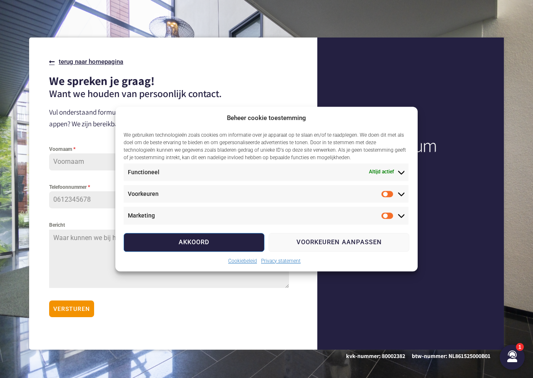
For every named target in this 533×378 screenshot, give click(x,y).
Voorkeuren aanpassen (339, 242)
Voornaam (62, 149)
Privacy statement (281, 261)
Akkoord (194, 242)
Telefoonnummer (69, 187)
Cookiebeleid (242, 261)
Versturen (71, 308)
